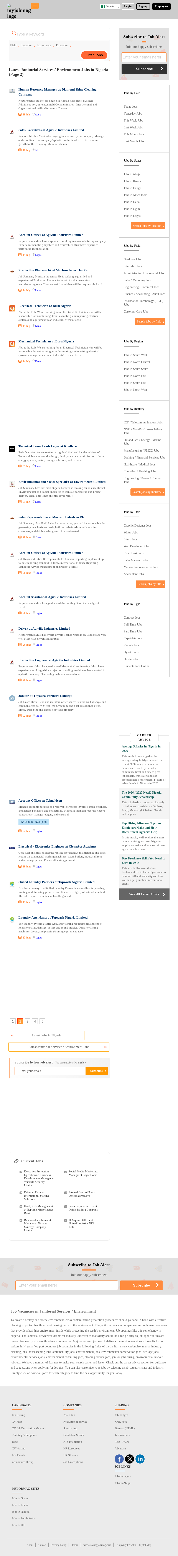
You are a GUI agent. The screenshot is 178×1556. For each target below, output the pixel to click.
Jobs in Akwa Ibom (135, 195)
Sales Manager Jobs (136, 560)
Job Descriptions (73, 1462)
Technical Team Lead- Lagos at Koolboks (47, 446)
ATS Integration (72, 1441)
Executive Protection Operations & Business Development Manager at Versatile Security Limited (39, 1178)
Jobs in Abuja (132, 174)
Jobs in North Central (137, 362)
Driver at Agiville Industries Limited (44, 628)
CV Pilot (17, 1421)
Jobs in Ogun (132, 209)
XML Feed (121, 1421)
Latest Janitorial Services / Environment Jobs (59, 1047)
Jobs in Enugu (132, 188)
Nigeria (110, 6)
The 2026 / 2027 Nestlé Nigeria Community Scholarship (142, 795)
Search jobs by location (147, 225)
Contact (42, 1544)
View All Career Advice (144, 894)
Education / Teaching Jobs (140, 471)
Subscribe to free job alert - (50, 1062)
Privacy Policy (58, 1544)
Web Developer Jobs (136, 546)
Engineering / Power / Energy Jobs (142, 480)
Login (128, 6)
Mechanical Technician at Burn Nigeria (46, 341)
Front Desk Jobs (133, 553)
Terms (75, 1544)
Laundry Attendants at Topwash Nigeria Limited (52, 917)
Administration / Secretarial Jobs (144, 273)
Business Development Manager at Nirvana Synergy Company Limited (37, 1225)
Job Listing (18, 1415)
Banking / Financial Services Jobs (144, 457)
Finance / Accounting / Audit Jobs (144, 294)
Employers (161, 6)
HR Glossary (70, 1455)
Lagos (38, 254)
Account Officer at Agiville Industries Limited (50, 235)
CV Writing (18, 1448)
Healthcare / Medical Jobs (139, 464)
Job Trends (18, 1455)
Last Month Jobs (134, 141)
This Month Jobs (134, 134)
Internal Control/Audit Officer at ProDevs (82, 1194)
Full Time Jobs (133, 624)
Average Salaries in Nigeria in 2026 (141, 748)
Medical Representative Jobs (141, 567)
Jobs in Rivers (132, 181)
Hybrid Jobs (131, 652)
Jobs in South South (136, 369)
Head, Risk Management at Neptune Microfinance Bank (38, 1209)
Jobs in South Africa (23, 1518)
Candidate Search (73, 1435)
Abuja (38, 114)
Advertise (120, 1448)
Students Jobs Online (136, 666)
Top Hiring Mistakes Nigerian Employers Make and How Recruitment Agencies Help (141, 828)
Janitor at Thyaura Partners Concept (45, 695)
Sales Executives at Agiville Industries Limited (51, 130)
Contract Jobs (132, 617)
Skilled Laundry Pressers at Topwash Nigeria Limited (56, 882)
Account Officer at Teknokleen (40, 800)
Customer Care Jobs (136, 311)
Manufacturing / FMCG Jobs (141, 450)
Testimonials (122, 1435)
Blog (15, 1441)
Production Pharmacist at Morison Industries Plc (53, 270)
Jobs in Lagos (132, 215)
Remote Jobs (131, 645)
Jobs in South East (135, 382)
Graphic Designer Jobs (137, 525)
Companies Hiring (22, 1462)
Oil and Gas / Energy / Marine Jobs (142, 441)
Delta (38, 537)
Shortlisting (70, 1428)
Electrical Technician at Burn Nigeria (44, 306)
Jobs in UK (18, 1525)
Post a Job (69, 1415)
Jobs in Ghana (20, 1498)
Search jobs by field (149, 321)
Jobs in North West (135, 389)
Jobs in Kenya (20, 1505)
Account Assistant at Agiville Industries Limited (52, 597)
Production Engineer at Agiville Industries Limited (54, 660)
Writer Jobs (131, 532)
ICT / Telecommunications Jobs (143, 422)
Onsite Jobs (131, 659)
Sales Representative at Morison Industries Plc (51, 517)
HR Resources (71, 1448)
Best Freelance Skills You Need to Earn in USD (143, 860)
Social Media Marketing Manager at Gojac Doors (83, 1173)
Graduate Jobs (132, 259)
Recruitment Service (75, 1421)
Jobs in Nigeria (21, 1511)
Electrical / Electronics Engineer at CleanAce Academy (57, 846)
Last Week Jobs (133, 127)
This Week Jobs (133, 120)
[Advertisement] (59, 193)
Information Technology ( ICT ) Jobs (143, 302)
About (30, 1544)
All (36, 150)
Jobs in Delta (132, 202)
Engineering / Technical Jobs (141, 287)
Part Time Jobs (133, 631)
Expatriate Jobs (133, 638)
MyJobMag (145, 1544)
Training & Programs (24, 1435)
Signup (143, 6)
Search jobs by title (149, 584)
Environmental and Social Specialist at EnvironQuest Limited (61, 481)
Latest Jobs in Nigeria (46, 1035)
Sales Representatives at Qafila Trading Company (83, 1207)
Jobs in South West (135, 355)
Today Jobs (130, 106)
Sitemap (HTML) (125, 1428)
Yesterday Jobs (133, 113)
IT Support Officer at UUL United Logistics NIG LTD (84, 1223)
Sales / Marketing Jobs (137, 280)
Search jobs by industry (146, 492)
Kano (38, 325)
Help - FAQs (122, 1441)
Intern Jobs (130, 539)
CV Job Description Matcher (28, 1428)
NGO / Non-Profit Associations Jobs (143, 431)
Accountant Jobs (134, 574)
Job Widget (121, 1415)
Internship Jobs (133, 266)
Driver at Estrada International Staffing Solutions (36, 1196)
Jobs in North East (135, 376)
